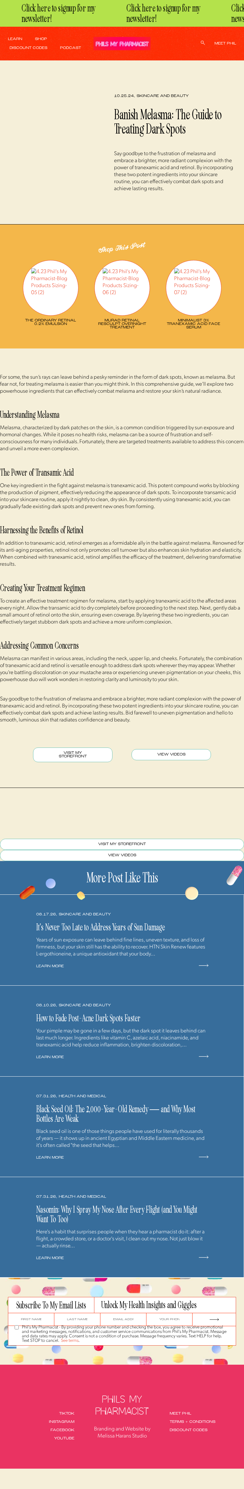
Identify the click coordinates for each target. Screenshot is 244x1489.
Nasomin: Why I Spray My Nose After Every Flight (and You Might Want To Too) (116, 1214)
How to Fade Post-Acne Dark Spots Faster (88, 1018)
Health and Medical (82, 1096)
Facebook (62, 1430)
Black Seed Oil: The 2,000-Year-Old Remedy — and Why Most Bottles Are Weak (115, 1113)
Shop (41, 39)
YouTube (64, 1438)
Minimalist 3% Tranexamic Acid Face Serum (193, 324)
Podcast (70, 48)
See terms (69, 1340)
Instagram (61, 1422)
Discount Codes (28, 48)
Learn (15, 39)
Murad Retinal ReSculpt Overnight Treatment (122, 324)
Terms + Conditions (192, 1422)
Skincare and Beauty (163, 96)
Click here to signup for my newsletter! (51, 13)
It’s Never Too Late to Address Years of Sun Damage (100, 927)
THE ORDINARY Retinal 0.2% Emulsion (50, 322)
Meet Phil (225, 43)
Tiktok (66, 1414)
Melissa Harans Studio (122, 1436)
